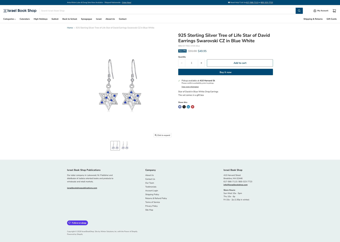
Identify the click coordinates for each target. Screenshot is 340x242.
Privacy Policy (151, 206)
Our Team (149, 183)
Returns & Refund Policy (156, 198)
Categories (9, 19)
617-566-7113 (252, 2)
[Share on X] (184, 106)
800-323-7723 (267, 2)
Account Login (151, 190)
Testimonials (150, 186)
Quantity (182, 57)
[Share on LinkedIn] (188, 106)
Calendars (25, 19)
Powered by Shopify (75, 234)
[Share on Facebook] (179, 106)
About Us (110, 19)
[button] (115, 145)
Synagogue (86, 19)
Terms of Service (152, 202)
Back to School (69, 19)
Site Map (149, 210)
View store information (190, 87)
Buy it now (225, 72)
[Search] (299, 11)
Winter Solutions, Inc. (109, 231)
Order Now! (126, 2)
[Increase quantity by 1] (201, 63)
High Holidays (41, 19)
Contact (122, 19)
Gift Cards (332, 19)
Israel (99, 19)
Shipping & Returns (313, 19)
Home (70, 28)
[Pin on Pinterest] (192, 106)
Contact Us (150, 179)
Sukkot (55, 19)
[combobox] (168, 11)
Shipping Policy (152, 194)
